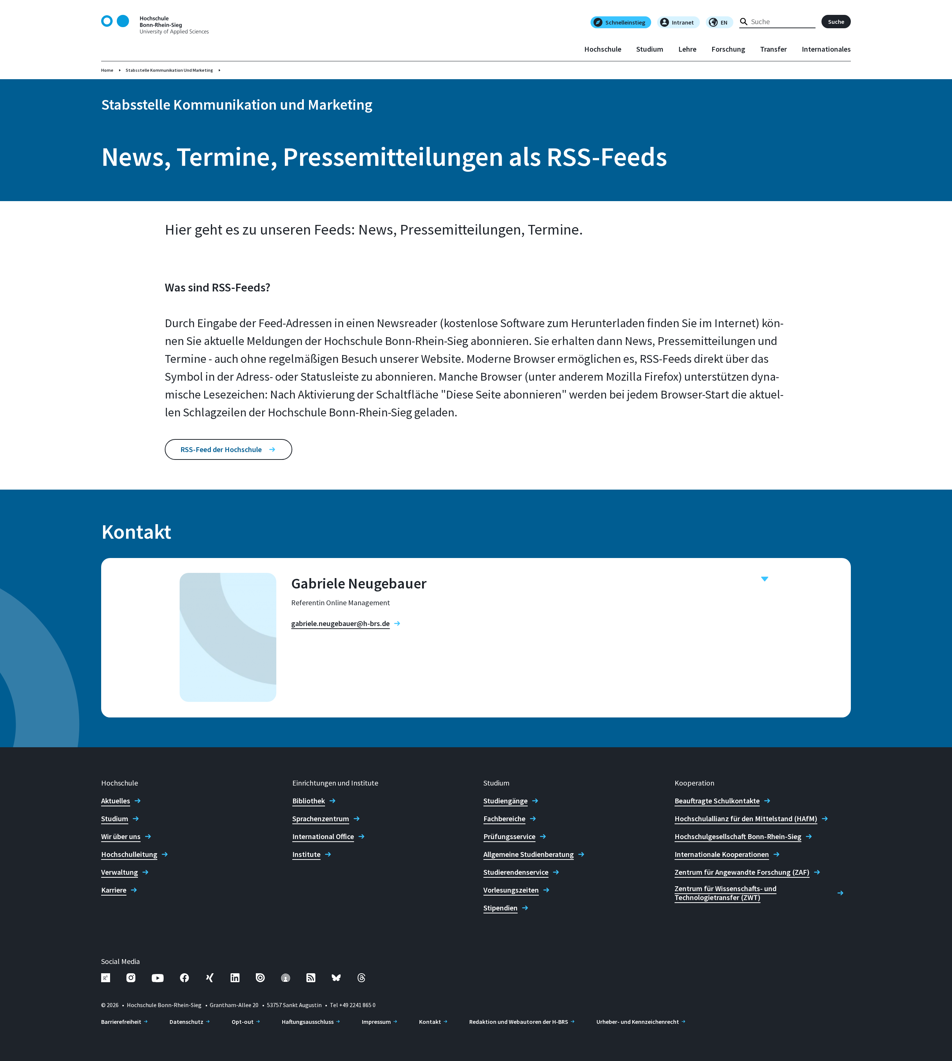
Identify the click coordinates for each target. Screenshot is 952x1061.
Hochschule (602, 49)
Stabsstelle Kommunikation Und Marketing (169, 70)
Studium (649, 49)
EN (724, 22)
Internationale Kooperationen (722, 854)
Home (107, 70)
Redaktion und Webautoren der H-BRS (518, 1021)
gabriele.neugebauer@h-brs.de (340, 623)
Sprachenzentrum (320, 818)
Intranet (683, 22)
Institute (306, 854)
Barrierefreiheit (121, 1021)
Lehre (687, 49)
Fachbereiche (504, 818)
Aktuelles (115, 800)
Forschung (728, 49)
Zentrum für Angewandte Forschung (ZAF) (742, 872)
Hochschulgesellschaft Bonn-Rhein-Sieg (738, 836)
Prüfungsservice (509, 836)
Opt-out (243, 1021)
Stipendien (500, 907)
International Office (323, 836)
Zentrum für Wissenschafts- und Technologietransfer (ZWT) (725, 893)
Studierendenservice (516, 872)
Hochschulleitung (129, 854)
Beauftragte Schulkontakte (717, 800)
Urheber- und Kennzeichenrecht (637, 1021)
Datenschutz (186, 1021)
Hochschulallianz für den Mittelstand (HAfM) (746, 818)
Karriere (113, 890)
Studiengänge (505, 800)
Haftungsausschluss (308, 1021)
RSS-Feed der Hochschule (221, 449)
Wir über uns (121, 836)
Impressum (376, 1021)
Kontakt (430, 1021)
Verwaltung (119, 872)
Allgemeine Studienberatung (528, 854)
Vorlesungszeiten (511, 890)
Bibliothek (308, 800)
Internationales (826, 49)
